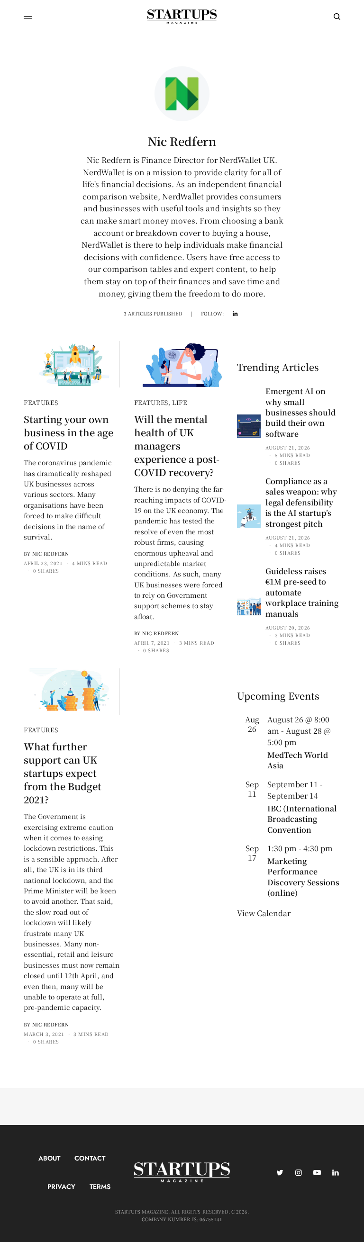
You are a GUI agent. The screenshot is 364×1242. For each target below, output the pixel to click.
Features (41, 402)
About (49, 1158)
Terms (100, 1186)
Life (179, 402)
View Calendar (264, 913)
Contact (89, 1158)
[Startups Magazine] (182, 16)
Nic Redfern (50, 553)
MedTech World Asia (297, 760)
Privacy (61, 1186)
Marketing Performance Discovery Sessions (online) (303, 876)
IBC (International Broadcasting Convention (302, 819)
